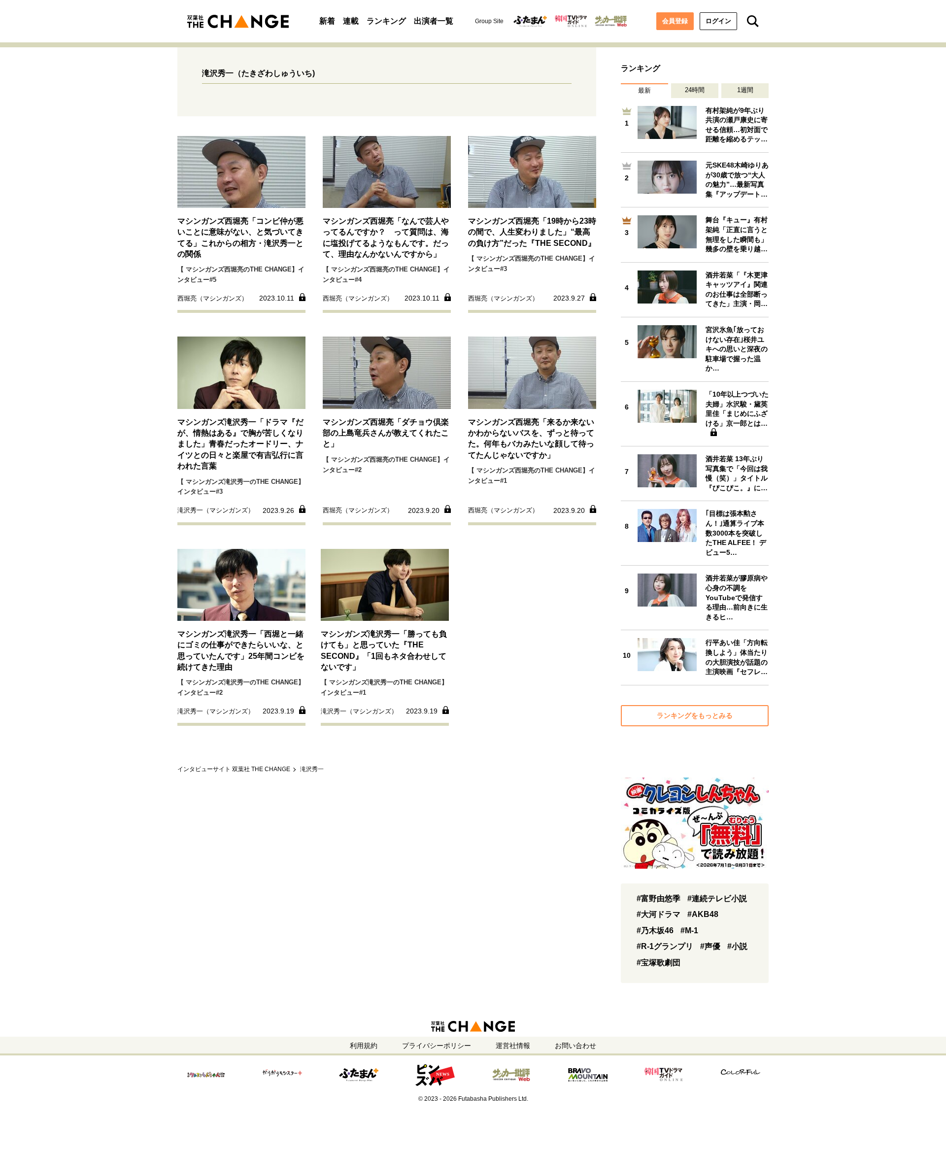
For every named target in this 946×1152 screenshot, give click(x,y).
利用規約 (363, 1046)
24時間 (695, 90)
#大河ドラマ (658, 914)
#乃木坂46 (655, 930)
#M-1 (689, 930)
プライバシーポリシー (436, 1046)
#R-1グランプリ (665, 946)
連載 (351, 21)
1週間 (745, 90)
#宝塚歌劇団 (658, 962)
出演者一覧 (433, 21)
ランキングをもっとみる (695, 715)
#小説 (737, 946)
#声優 (710, 946)
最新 (644, 90)
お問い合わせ (575, 1046)
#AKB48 (702, 914)
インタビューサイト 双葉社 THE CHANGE (233, 769)
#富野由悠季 (658, 898)
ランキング (386, 21)
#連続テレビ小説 (717, 898)
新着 (327, 21)
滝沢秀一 (312, 769)
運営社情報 (513, 1046)
